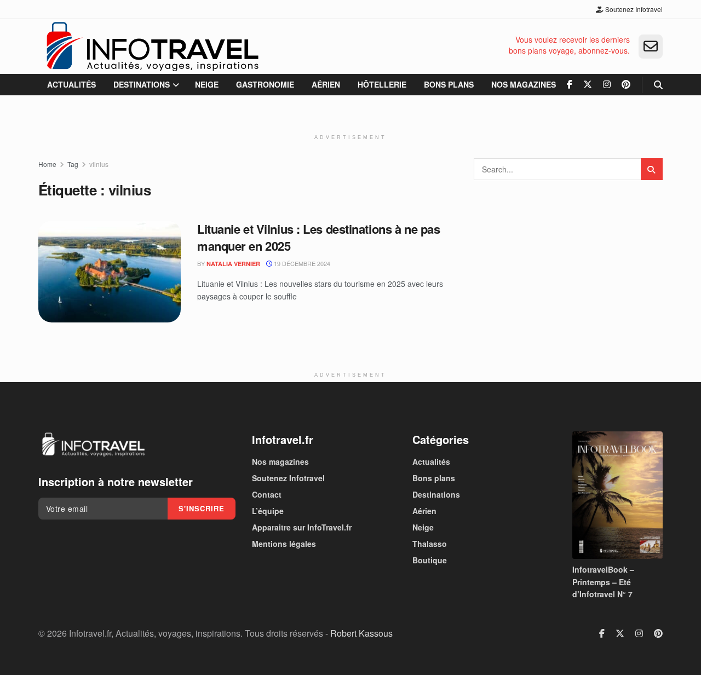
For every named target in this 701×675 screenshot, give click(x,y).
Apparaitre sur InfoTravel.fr (302, 527)
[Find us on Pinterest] (626, 84)
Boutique (429, 560)
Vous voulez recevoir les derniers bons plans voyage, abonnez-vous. (569, 45)
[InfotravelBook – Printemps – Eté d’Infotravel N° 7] (617, 495)
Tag (72, 164)
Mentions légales (284, 543)
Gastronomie (265, 84)
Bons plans (449, 84)
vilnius (98, 164)
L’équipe (268, 510)
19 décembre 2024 (301, 263)
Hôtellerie (382, 84)
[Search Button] (658, 84)
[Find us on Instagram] (607, 84)
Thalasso (429, 543)
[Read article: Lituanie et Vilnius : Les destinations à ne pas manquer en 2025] (109, 271)
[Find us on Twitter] (587, 84)
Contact (266, 494)
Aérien (326, 84)
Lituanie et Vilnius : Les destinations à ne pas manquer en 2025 (318, 237)
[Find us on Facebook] (569, 84)
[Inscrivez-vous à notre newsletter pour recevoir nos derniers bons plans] (651, 46)
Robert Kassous (361, 633)
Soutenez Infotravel (633, 9)
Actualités (71, 84)
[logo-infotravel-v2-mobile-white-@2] (93, 444)
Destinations (141, 84)
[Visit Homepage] (152, 46)
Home (47, 164)
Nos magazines (523, 84)
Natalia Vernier (233, 263)
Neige (207, 84)
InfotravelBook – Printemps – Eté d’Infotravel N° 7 (603, 581)
